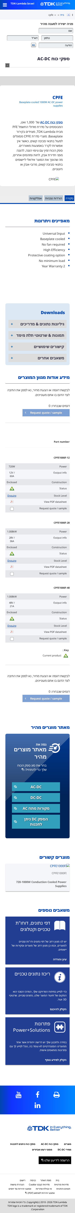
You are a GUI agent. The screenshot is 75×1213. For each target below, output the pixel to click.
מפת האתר (45, 1180)
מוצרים (67, 1144)
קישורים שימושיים (49, 346)
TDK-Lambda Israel (22, 3)
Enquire (12, 495)
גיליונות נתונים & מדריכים (42, 324)
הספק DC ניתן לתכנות (36, 821)
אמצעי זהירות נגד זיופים (20, 1188)
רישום (22, 1180)
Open (5, 5)
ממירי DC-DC (64, 1149)
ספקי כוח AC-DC (51, 122)
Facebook (37, 1094)
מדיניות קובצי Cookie (39, 1184)
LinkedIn (37, 1105)
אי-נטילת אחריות (44, 1188)
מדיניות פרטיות (61, 1184)
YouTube (18, 1094)
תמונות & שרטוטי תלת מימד (40, 335)
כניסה (33, 1180)
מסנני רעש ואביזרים (42, 1149)
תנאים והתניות (63, 1188)
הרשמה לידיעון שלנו (56, 1160)
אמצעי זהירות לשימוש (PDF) (41, 1193)
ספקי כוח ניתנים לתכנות (22, 1144)
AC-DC (36, 786)
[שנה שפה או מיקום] (67, 15)
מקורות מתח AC (36, 808)
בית (62, 15)
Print (56, 1094)
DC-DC (36, 797)
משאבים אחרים (51, 358)
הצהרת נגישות (17, 1184)
